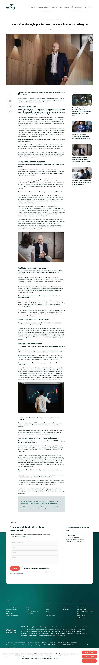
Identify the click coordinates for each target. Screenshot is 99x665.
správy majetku (50, 503)
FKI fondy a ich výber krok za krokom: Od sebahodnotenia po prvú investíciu (81, 182)
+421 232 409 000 (78, 541)
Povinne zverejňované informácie (15, 645)
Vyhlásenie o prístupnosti (13, 647)
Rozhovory (57, 20)
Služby (33, 7)
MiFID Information (57, 645)
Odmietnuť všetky (89, 656)
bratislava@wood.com (77, 539)
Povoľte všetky (89, 652)
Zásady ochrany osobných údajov (15, 642)
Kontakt (66, 7)
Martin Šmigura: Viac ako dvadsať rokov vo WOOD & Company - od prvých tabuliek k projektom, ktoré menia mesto (81, 111)
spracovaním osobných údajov (40, 568)
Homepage (41, 20)
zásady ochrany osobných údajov (43, 571)
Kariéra (54, 7)
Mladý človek (22, 355)
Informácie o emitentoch (49, 642)
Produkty (40, 7)
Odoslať (15, 568)
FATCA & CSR (67, 645)
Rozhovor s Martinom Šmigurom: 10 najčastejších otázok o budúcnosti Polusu (81, 136)
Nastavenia (89, 661)
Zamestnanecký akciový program (67, 642)
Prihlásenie (78, 7)
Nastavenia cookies (84, 645)
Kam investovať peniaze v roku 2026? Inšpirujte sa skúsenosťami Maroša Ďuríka (81, 159)
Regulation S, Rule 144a (44, 645)
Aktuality (47, 7)
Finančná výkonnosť (31, 645)
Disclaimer (74, 645)
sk (85, 7)
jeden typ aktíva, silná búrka (47, 290)
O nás (60, 7)
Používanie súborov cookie (33, 642)
